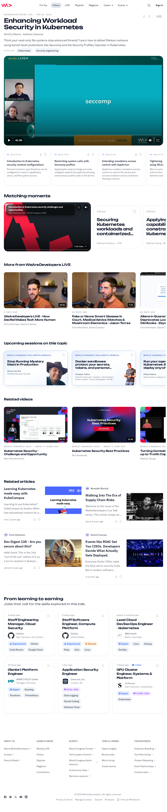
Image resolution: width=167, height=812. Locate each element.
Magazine (94, 5)
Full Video (79, 246)
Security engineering (47, 50)
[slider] (83, 135)
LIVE (67, 5)
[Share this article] (35, 519)
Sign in (159, 5)
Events (121, 5)
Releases (109, 799)
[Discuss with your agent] (159, 16)
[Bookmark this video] (149, 16)
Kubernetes (24, 50)
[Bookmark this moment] (45, 154)
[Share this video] (144, 16)
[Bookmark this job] (48, 616)
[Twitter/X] (15, 797)
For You (43, 5)
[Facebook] (5, 797)
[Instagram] (10, 797)
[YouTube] (21, 797)
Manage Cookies (83, 799)
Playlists (79, 5)
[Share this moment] (41, 154)
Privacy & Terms (64, 799)
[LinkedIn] (26, 797)
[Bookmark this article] (39, 519)
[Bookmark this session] (64, 355)
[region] (83, 101)
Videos (56, 5)
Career (107, 5)
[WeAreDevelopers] (6, 5)
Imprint (98, 799)
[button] (9, 140)
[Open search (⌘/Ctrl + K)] (149, 5)
